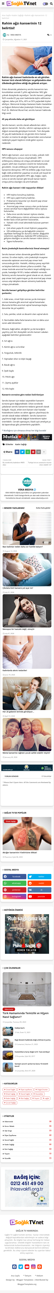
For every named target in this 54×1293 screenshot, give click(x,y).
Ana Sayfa (6, 15)
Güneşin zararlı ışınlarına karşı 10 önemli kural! (31, 1065)
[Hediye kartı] (8, 1031)
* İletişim (27, 1275)
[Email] (38, 452)
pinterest (16, 890)
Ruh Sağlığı (25, 1098)
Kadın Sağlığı (17, 15)
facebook (16, 876)
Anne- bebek (28, 1126)
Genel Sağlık (25, 1094)
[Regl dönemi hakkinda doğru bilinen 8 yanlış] (8, 1043)
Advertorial (28, 1121)
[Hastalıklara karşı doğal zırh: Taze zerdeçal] (8, 1055)
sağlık (47, 1098)
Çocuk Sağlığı (11, 1103)
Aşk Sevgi (28, 1130)
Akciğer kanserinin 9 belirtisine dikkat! (20, 853)
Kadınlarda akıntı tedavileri (15, 670)
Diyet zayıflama (26, 1089)
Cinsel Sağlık (10, 1089)
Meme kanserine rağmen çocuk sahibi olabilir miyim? (26, 753)
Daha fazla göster (43, 508)
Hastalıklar (39, 1094)
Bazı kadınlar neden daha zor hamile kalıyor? (23, 547)
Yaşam (36, 1098)
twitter (41, 876)
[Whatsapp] (27, 452)
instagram (16, 896)
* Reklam (39, 1275)
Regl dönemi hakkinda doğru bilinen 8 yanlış (32, 1040)
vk (41, 890)
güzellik (28, 1158)
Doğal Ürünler (42, 1089)
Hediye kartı (20, 1028)
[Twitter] (22, 452)
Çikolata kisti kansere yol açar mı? (18, 588)
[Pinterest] (33, 452)
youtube (41, 896)
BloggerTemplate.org (27, 1284)
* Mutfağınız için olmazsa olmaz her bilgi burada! (24, 430)
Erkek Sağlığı (10, 1094)
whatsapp (16, 883)
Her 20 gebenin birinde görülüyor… (18, 712)
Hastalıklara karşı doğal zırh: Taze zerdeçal (32, 1052)
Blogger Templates (24, 1280)
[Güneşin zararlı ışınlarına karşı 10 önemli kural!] (8, 1067)
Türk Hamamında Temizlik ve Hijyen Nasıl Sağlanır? (26, 1015)
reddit (41, 883)
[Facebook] (17, 452)
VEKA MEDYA (25, 489)
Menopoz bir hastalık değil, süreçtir (18, 629)
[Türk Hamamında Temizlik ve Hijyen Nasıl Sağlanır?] (27, 989)
